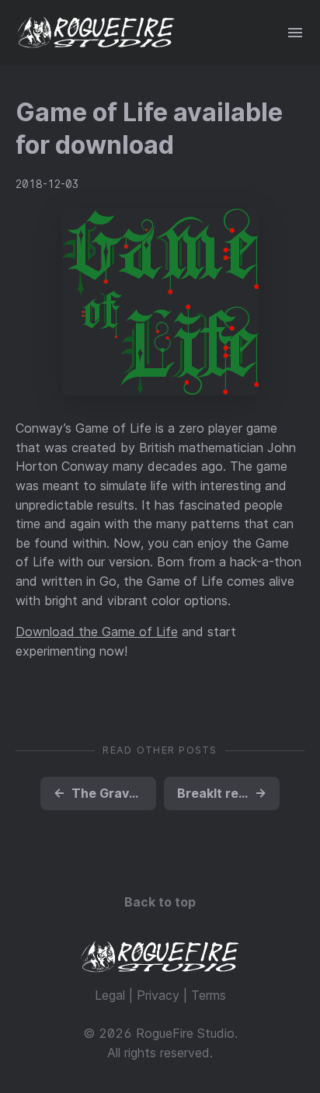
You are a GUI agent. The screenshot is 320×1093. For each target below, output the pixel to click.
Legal (110, 995)
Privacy (158, 995)
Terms (208, 995)
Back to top (160, 902)
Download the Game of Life (97, 631)
